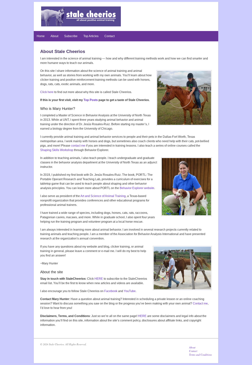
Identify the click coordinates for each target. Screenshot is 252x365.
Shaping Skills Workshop (56, 150)
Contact (109, 36)
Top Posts (91, 100)
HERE (98, 278)
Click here (46, 92)
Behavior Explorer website (137, 188)
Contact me (200, 303)
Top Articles (91, 36)
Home (41, 36)
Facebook (110, 291)
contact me (78, 145)
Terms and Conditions (200, 354)
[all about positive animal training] (81, 24)
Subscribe (70, 36)
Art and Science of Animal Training (103, 196)
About (54, 36)
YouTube (130, 291)
